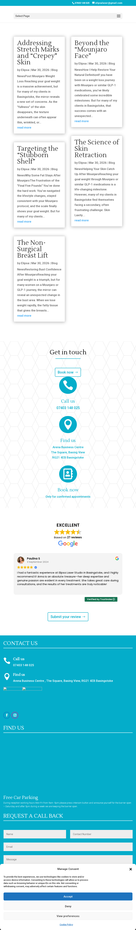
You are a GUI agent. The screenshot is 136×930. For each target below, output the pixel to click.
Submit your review (65, 617)
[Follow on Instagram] (15, 715)
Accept (68, 896)
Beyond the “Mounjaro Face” (92, 49)
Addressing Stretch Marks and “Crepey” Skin (38, 52)
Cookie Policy (66, 924)
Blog (54, 70)
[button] (130, 869)
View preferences (68, 916)
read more (24, 127)
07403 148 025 (82, 3)
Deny (68, 906)
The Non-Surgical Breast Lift (32, 249)
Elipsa (25, 70)
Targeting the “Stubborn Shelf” (37, 155)
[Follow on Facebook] (6, 715)
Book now (65, 372)
